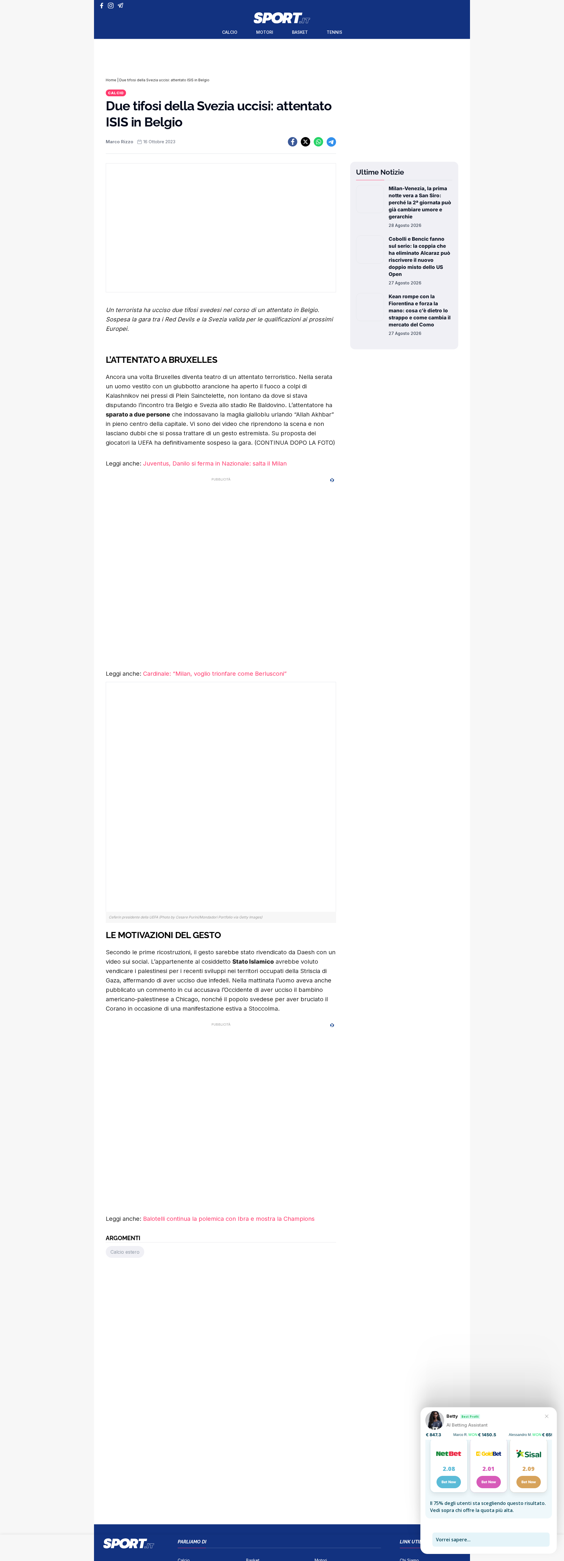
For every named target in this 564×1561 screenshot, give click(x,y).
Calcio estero (125, 1252)
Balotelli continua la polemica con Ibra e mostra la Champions (229, 1218)
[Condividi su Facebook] (292, 141)
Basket (300, 32)
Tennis (334, 32)
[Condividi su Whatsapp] (318, 141)
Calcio (229, 32)
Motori (264, 32)
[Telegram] (121, 5)
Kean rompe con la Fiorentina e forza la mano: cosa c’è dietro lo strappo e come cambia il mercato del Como (420, 311)
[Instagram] (112, 5)
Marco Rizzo (119, 141)
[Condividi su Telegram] (331, 141)
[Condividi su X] (305, 141)
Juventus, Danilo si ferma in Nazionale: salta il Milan (215, 463)
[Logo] (282, 17)
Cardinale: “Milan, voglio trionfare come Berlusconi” (215, 673)
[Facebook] (103, 5)
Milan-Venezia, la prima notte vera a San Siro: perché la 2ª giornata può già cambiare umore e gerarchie (420, 203)
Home (111, 80)
